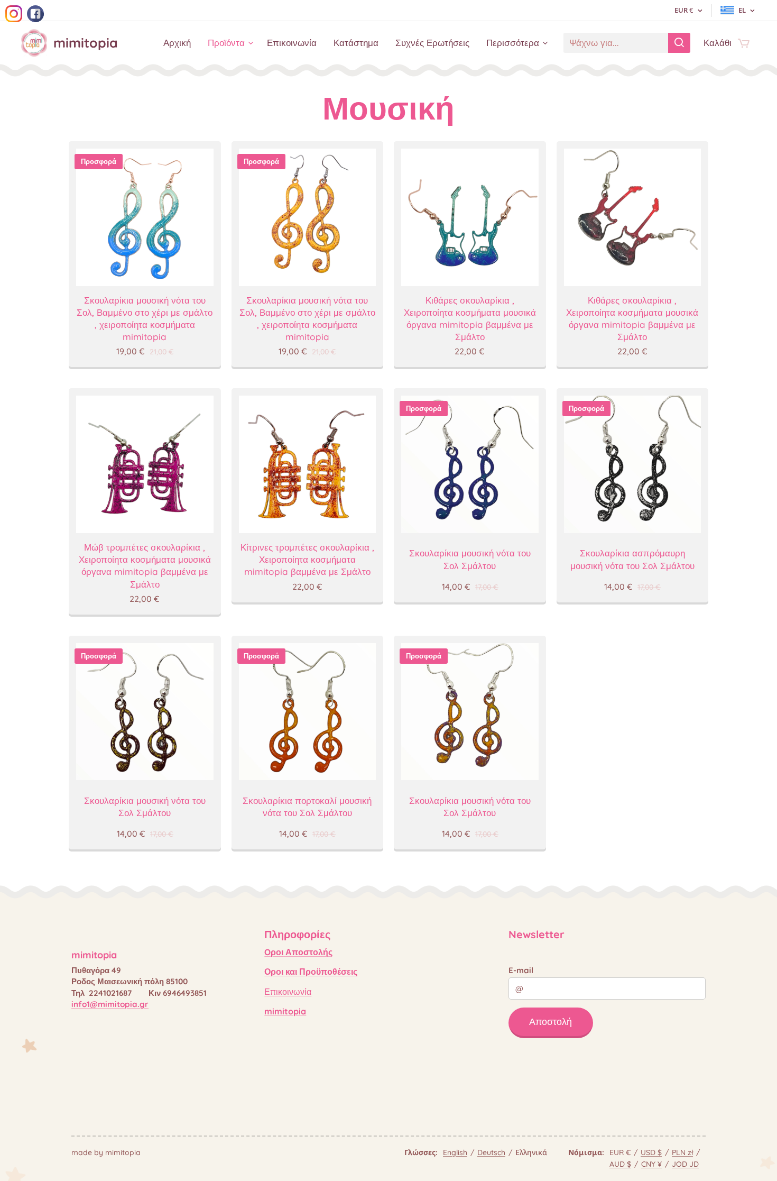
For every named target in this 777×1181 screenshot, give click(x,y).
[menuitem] (180, 43)
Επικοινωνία (287, 991)
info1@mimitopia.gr (110, 1004)
